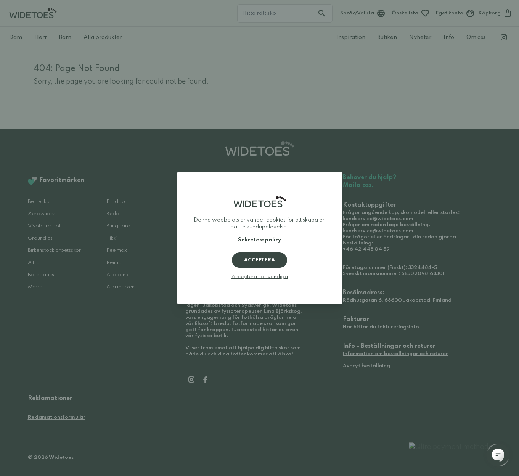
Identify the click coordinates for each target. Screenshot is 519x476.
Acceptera (259, 259)
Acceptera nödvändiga (259, 276)
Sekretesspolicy (259, 240)
